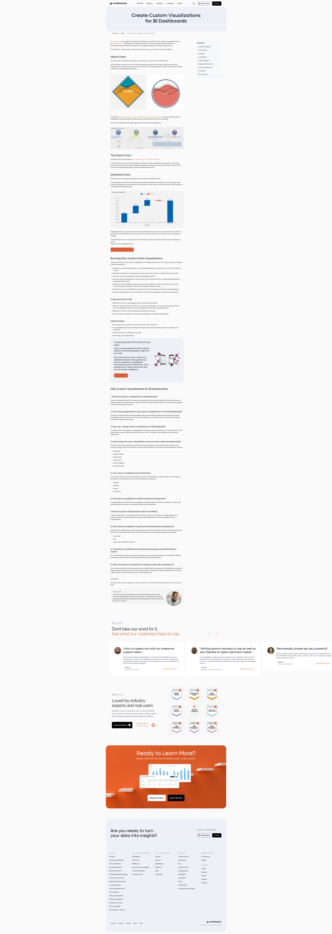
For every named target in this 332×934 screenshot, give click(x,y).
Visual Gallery (182, 878)
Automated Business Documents (118, 874)
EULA (141, 923)
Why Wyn (112, 856)
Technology (158, 874)
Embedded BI (153, 583)
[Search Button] (194, 3)
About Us (113, 923)
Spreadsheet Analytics (115, 867)
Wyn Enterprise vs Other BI (117, 910)
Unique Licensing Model (116, 895)
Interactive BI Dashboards (116, 860)
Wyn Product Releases (205, 67)
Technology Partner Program (186, 888)
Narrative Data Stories (115, 871)
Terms (135, 923)
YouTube (203, 875)
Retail (156, 871)
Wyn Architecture (114, 892)
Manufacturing (159, 863)
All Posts (200, 43)
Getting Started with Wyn (166, 583)
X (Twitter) (204, 883)
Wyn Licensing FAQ (114, 906)
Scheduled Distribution (138, 871)
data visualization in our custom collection (145, 159)
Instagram (204, 879)
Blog (179, 863)
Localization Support (115, 885)
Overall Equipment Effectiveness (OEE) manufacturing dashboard (140, 117)
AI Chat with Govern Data (116, 878)
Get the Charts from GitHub (121, 249)
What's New (202, 71)
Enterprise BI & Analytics (116, 899)
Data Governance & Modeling (140, 867)
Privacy (128, 923)
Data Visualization (142, 583)
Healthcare (158, 867)
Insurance (158, 860)
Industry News (203, 50)
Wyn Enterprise (116, 41)
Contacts (121, 923)
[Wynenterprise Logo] (118, 3)
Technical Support (183, 856)
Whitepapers (182, 874)
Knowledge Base (183, 871)
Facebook (204, 872)
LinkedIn (123, 601)
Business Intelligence (128, 583)
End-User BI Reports (115, 863)
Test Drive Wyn (121, 375)
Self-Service (135, 860)
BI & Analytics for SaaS (115, 903)
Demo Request (182, 885)
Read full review (171, 669)
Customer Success (183, 867)
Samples (203, 860)
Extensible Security (137, 874)
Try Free (216, 835)
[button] (209, 633)
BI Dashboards (115, 583)
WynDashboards (117, 43)
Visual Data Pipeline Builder (117, 888)
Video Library (182, 860)
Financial (157, 856)
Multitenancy (135, 863)
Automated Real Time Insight (117, 881)
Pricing (179, 3)
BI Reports (202, 53)
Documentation (205, 856)
